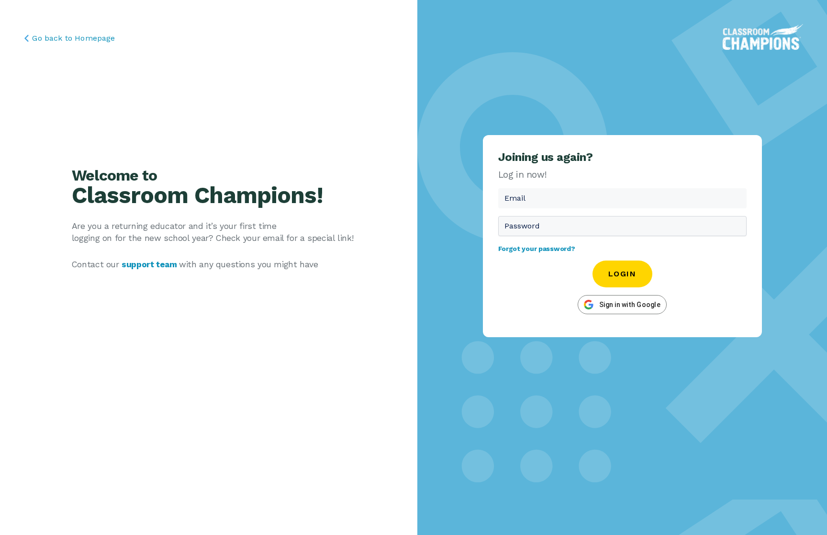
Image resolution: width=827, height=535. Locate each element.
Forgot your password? (536, 248)
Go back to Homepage (73, 38)
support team (150, 264)
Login (622, 273)
